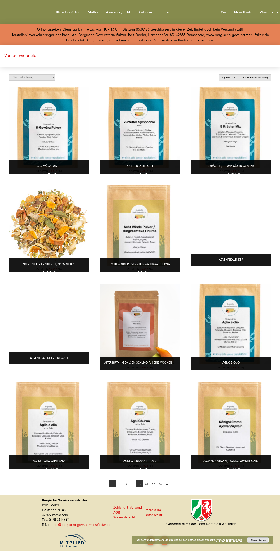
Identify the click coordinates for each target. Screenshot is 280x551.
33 (160, 483)
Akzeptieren (258, 540)
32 (153, 483)
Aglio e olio (230, 362)
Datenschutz (153, 515)
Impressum (153, 510)
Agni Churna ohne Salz (140, 461)
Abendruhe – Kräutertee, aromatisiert (49, 264)
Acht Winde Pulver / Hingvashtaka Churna (140, 264)
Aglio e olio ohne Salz (49, 461)
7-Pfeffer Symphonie (140, 166)
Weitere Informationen (229, 539)
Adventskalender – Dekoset (49, 358)
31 (146, 483)
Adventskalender (231, 260)
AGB (116, 513)
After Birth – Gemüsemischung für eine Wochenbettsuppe (144, 362)
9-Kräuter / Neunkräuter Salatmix (231, 166)
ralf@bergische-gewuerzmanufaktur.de (81, 525)
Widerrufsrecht (124, 517)
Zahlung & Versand (127, 507)
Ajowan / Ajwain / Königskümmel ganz (231, 461)
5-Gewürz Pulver (49, 166)
